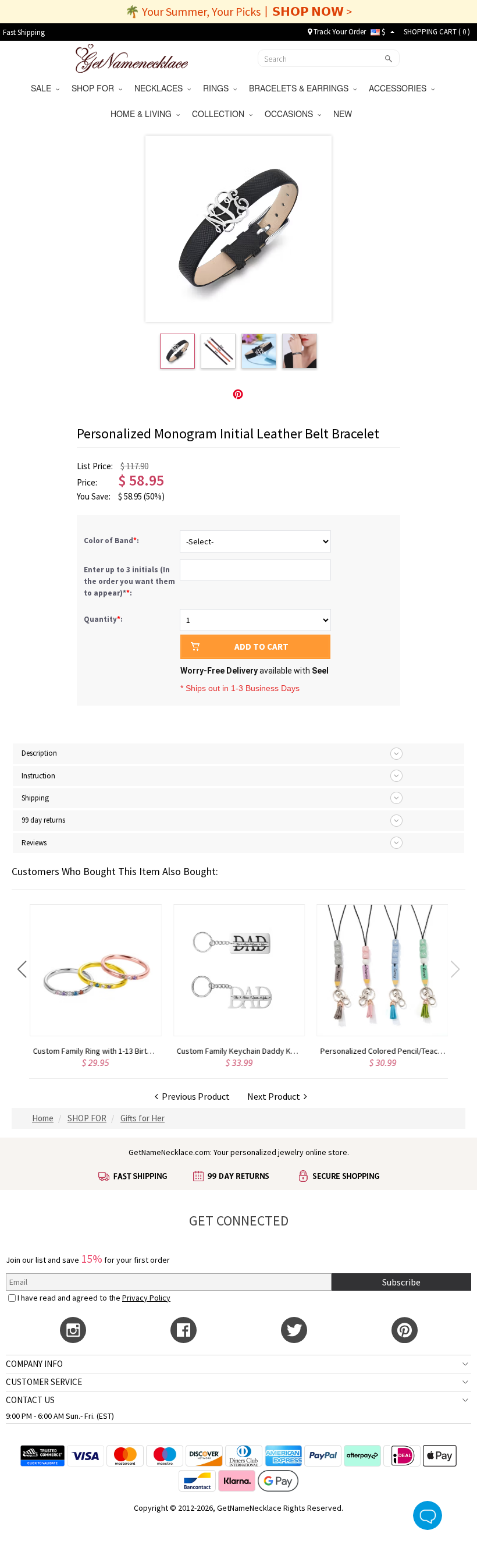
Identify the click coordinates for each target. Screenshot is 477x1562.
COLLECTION (220, 113)
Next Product (275, 1096)
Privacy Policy (146, 1297)
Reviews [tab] (34, 843)
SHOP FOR (95, 88)
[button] (22, 969)
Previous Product (194, 1096)
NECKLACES (160, 88)
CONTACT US (30, 1399)
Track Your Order (339, 32)
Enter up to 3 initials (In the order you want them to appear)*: (129, 581)
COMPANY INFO (34, 1363)
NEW (343, 113)
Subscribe (401, 1282)
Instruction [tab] (38, 776)
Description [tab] (39, 753)
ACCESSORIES (400, 88)
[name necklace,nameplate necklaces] (132, 57)
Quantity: (103, 619)
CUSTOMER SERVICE (44, 1381)
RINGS (218, 88)
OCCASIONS (291, 113)
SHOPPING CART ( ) (437, 32)
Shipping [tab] (35, 798)
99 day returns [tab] (43, 820)
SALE (43, 88)
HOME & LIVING (143, 113)
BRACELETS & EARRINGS (301, 88)
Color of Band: (112, 541)
